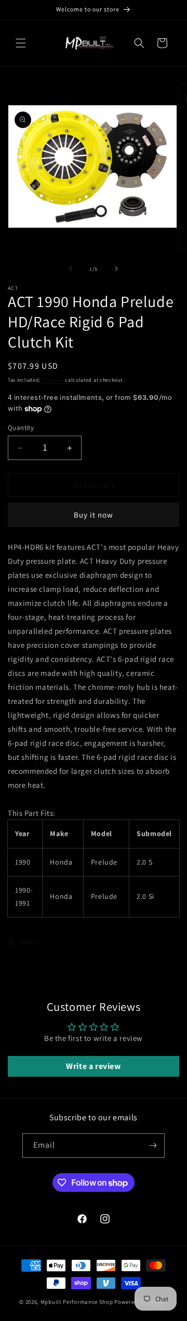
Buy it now (93, 515)
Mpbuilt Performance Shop (77, 1301)
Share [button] (29, 941)
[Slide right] (116, 268)
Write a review (93, 1066)
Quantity (21, 427)
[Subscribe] (152, 1145)
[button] (20, 43)
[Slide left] (70, 268)
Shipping (53, 380)
